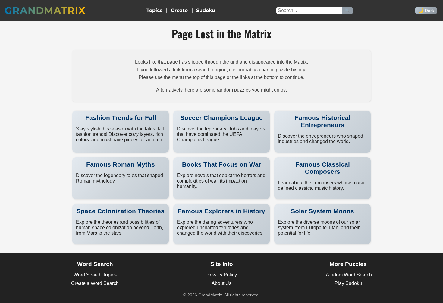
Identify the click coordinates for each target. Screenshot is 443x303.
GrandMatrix (45, 10)
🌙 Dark (426, 10)
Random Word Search (348, 274)
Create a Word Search (95, 283)
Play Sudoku (348, 283)
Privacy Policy (221, 274)
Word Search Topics (95, 274)
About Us (221, 283)
